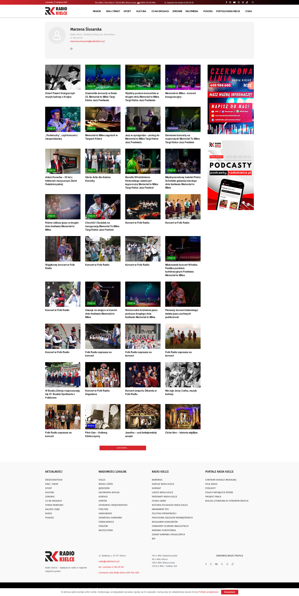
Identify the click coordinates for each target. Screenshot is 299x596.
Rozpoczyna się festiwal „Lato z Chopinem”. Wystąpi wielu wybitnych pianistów (182, 563)
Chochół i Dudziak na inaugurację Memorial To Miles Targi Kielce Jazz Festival (102, 226)
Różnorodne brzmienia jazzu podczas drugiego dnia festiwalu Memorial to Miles (141, 313)
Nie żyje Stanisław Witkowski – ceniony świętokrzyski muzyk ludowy (102, 563)
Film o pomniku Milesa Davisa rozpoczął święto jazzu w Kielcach (142, 521)
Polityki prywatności (208, 592)
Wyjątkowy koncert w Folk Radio (60, 266)
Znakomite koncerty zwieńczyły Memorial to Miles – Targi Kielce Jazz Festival (142, 479)
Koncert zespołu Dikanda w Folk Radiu (141, 392)
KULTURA (141, 11)
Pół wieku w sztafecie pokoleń (62, 475)
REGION (97, 11)
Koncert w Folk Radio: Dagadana (97, 392)
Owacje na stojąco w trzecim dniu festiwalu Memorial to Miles (101, 313)
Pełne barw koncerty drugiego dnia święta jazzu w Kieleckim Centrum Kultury (182, 479)
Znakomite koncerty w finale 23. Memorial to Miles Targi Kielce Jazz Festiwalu (101, 96)
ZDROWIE (177, 11)
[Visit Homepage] (57, 11)
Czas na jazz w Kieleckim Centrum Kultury (179, 519)
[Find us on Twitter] (239, 2)
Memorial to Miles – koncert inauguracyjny (180, 94)
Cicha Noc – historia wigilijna (181, 432)
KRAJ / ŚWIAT (113, 11)
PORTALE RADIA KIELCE (228, 11)
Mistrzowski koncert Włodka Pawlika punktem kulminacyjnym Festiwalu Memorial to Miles (181, 270)
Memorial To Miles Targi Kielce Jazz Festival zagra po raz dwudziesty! (102, 521)
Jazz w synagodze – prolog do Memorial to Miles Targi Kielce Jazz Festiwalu (142, 138)
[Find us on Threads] (243, 2)
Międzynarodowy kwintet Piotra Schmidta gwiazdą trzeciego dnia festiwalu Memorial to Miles (183, 182)
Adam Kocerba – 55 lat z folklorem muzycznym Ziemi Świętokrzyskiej (61, 180)
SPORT (127, 11)
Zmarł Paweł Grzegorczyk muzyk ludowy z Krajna (60, 94)
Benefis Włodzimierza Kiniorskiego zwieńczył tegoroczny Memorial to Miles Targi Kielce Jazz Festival (141, 182)
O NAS (248, 11)
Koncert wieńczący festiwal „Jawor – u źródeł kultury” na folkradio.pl (142, 563)
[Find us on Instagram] (230, 2)
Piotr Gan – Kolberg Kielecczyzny (96, 434)
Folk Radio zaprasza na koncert (98, 353)
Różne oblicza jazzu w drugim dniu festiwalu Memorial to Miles (62, 226)
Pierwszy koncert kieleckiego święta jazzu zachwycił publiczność (181, 313)
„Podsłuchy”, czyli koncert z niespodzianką (61, 136)
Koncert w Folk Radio (137, 222)
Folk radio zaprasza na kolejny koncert (102, 477)
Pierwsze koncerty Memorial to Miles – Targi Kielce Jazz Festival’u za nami (62, 521)
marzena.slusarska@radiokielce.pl (87, 41)
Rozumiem (229, 592)
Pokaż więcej (123, 574)
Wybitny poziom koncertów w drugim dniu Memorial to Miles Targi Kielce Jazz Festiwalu (142, 96)
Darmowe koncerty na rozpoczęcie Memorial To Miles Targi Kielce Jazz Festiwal (182, 138)
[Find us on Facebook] (226, 2)
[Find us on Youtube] (234, 2)
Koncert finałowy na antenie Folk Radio (61, 561)
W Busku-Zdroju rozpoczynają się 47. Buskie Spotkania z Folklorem (62, 394)
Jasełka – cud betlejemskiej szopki (141, 434)
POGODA (208, 11)
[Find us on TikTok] (247, 2)
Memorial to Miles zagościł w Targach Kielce (101, 136)
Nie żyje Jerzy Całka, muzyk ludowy (181, 392)
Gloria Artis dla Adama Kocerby (98, 178)
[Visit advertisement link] (231, 99)
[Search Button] (253, 2)
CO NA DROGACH (160, 11)
